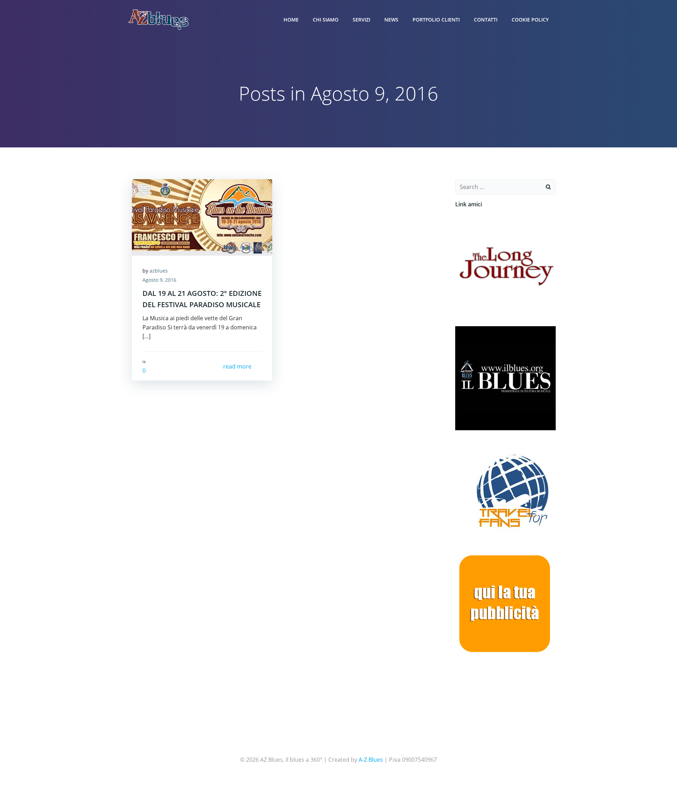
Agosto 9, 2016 (159, 279)
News (391, 19)
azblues (159, 270)
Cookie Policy (530, 19)
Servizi (361, 19)
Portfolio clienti (436, 19)
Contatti (486, 19)
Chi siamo (325, 19)
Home (291, 19)
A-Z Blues (371, 760)
